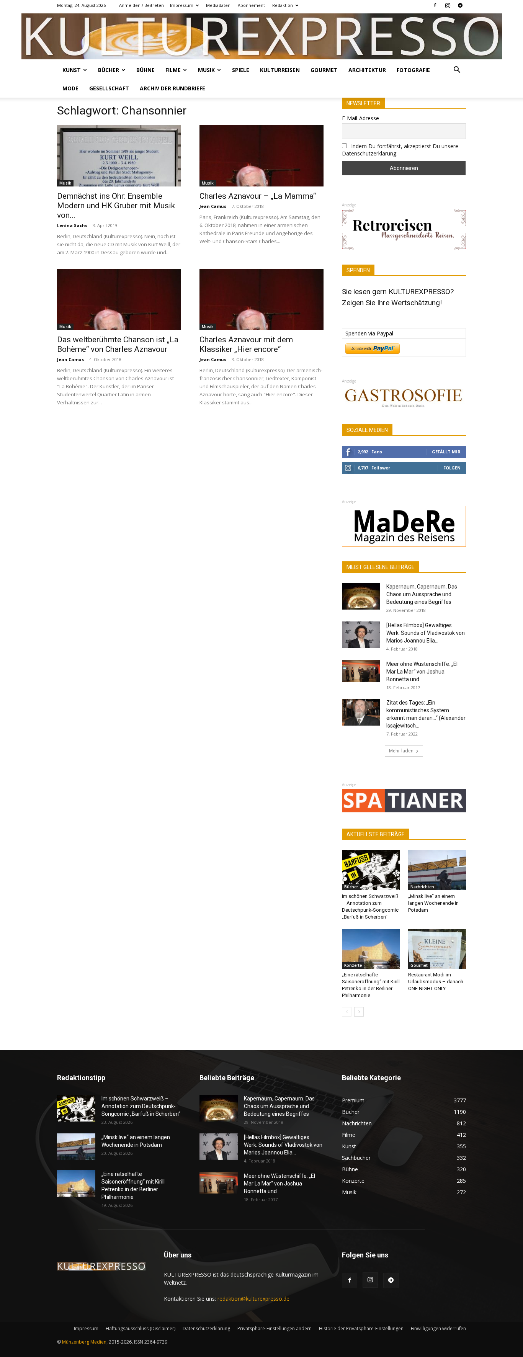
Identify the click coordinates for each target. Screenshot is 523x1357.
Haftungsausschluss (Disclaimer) (140, 1328)
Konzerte (353, 965)
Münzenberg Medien (84, 1342)
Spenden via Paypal (369, 333)
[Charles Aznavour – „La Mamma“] (261, 155)
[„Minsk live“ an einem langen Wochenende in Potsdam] (437, 870)
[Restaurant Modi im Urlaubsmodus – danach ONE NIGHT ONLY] (437, 949)
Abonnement (251, 5)
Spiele (240, 70)
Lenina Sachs (72, 225)
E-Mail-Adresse (360, 118)
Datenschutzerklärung (206, 1328)
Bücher (108, 70)
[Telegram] (460, 5)
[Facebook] (435, 5)
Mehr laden (401, 750)
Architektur (367, 70)
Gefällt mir (446, 452)
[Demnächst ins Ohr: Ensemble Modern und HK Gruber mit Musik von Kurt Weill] (119, 155)
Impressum (181, 5)
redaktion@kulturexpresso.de (253, 1298)
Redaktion (282, 5)
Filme (173, 70)
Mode (70, 88)
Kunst (71, 70)
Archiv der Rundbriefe (172, 88)
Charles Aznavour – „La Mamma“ (257, 196)
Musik (206, 70)
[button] (457, 70)
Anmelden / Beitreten (141, 5)
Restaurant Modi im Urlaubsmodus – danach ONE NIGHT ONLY (435, 981)
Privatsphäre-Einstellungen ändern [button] (274, 1328)
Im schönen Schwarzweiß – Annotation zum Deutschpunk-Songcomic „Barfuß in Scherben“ (140, 1106)
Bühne (145, 70)
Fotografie (413, 70)
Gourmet (324, 70)
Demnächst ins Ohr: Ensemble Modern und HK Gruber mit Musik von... (116, 205)
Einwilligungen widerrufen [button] (438, 1328)
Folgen (452, 468)
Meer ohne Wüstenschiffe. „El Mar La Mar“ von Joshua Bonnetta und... (422, 671)
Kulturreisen (280, 70)
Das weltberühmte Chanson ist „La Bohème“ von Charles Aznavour (117, 344)
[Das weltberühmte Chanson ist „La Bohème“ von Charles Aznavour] (119, 299)
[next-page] (359, 1012)
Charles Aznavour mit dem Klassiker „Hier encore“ (246, 344)
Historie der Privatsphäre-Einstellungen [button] (361, 1328)
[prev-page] (346, 1012)
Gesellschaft (109, 88)
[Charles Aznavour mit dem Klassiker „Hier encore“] (261, 299)
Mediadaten (218, 5)
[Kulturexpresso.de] (261, 36)
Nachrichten (422, 886)
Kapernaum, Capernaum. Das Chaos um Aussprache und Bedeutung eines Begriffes (421, 594)
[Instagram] (447, 5)
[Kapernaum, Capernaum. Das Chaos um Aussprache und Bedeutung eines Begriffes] (361, 596)
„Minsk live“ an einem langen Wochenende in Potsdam (433, 903)
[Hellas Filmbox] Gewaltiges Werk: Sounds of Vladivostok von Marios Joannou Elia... (425, 633)
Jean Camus (212, 206)
